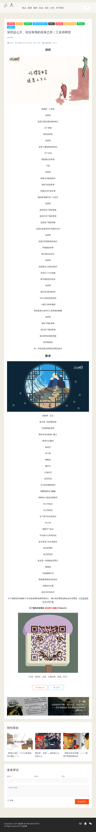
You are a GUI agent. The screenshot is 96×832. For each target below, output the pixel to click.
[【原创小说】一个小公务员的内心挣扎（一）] (20, 741)
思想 (30, 7)
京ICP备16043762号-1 (32, 824)
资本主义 (80, 24)
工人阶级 (19, 24)
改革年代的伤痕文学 (40, 24)
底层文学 (28, 24)
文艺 (52, 7)
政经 (35, 7)
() (41, 687)
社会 (41, 7)
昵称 (9, 776)
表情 (11, 800)
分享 (57, 687)
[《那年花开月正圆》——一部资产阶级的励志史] (76, 741)
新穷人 (51, 24)
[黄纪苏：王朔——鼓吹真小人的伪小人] (48, 741)
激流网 (20, 824)
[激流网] (9, 4)
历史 (47, 7)
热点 (24, 7)
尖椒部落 (48, 43)
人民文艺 (11, 24)
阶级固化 (11, 27)
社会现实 (59, 24)
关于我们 (60, 7)
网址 (63, 776)
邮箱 (36, 776)
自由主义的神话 (70, 24)
